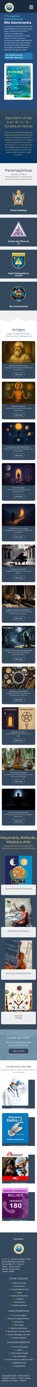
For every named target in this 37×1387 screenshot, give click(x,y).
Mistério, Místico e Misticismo (18, 610)
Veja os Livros (18, 1051)
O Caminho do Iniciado (18, 528)
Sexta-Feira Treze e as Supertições (18, 650)
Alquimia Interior (18, 406)
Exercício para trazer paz (18, 812)
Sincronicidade (18, 488)
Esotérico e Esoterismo (18, 691)
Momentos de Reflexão (18, 931)
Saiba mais (18, 374)
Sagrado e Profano (18, 732)
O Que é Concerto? (18, 569)
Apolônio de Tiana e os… (18, 366)
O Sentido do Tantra (18, 773)
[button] (31, 7)
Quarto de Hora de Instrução (18, 889)
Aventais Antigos (18, 1017)
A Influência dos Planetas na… (18, 447)
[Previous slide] (6, 97)
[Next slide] (11, 97)
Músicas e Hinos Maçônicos (18, 973)
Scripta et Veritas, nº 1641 (18, 21)
